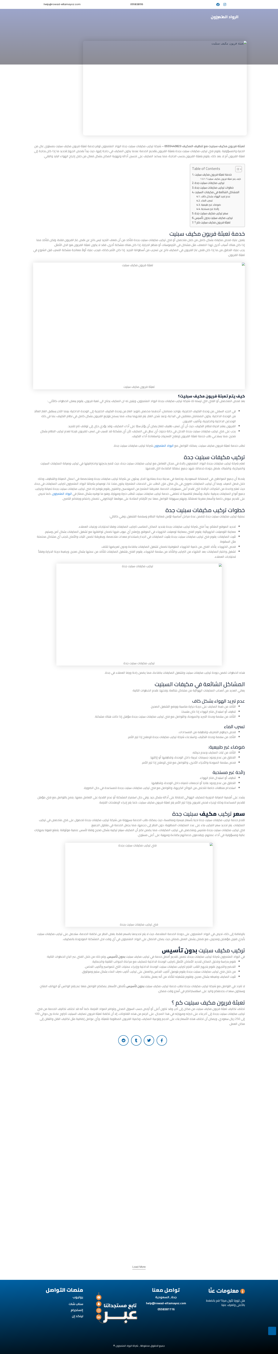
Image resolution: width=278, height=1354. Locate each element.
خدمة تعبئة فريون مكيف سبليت (213, 174)
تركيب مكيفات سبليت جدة (209, 183)
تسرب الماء (207, 201)
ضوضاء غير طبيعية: (211, 205)
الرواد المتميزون (164, 445)
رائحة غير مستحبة (210, 209)
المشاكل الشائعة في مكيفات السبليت (217, 192)
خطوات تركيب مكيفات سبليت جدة (214, 187)
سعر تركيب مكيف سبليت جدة (211, 213)
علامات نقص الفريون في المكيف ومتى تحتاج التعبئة (118, 1242)
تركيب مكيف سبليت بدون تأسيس (214, 218)
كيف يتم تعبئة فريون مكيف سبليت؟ (223, 179)
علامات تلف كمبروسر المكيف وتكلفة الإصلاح (130, 1062)
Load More (139, 1266)
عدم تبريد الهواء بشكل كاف (215, 196)
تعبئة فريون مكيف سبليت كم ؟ (213, 222)
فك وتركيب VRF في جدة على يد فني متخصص (213, 1220)
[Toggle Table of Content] (236, 169)
